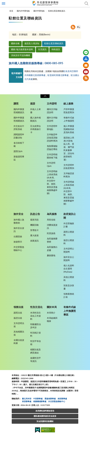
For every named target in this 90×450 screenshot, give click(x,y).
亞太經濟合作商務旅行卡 (35, 129)
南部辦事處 (62, 399)
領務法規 (18, 307)
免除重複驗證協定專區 (52, 147)
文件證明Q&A (51, 164)
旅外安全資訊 (19, 229)
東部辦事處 (26, 401)
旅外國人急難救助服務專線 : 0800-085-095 (36, 63)
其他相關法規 (19, 333)
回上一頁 (78, 27)
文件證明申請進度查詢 (69, 166)
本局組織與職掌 (52, 319)
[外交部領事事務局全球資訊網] (45, 3)
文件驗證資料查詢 (69, 175)
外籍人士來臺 (35, 111)
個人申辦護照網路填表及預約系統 (69, 129)
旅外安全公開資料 (69, 258)
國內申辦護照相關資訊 (19, 111)
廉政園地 (51, 256)
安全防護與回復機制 (45, 421)
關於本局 (52, 307)
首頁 (11, 11)
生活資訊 (42, 50)
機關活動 (34, 225)
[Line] (86, 52)
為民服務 (52, 214)
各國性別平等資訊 (35, 359)
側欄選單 (3, 3)
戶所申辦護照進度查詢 (69, 111)
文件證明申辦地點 (52, 127)
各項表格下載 (19, 144)
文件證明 (52, 103)
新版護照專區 (19, 158)
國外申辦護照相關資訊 (19, 119)
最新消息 (34, 220)
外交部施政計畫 (69, 225)
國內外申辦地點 (23, 11)
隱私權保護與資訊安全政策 (45, 416)
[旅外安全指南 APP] (86, 59)
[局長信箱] (86, 65)
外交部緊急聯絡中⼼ (56, 401)
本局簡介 (51, 313)
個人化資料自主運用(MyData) (69, 269)
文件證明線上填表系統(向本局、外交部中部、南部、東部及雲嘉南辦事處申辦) (52, 182)
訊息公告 (35, 214)
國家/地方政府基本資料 (22, 50)
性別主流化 (36, 307)
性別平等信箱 (35, 343)
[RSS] (86, 78)
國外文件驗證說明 (52, 119)
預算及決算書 (69, 287)
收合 (45, 96)
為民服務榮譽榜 (52, 240)
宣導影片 (34, 230)
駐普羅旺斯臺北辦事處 (58, 75)
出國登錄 (18, 237)
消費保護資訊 (52, 226)
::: (1, 2)
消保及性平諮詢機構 (20, 55)
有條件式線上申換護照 (69, 119)
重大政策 (34, 236)
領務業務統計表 (69, 295)
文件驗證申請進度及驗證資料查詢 (52, 138)
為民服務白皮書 (52, 248)
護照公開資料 (69, 233)
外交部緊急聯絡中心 (19, 248)
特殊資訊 (56, 50)
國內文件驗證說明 (52, 111)
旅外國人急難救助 (19, 221)
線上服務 (68, 103)
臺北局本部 (26, 399)
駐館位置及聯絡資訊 (53, 44)
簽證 (32, 103)
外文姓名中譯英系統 (19, 127)
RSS (73, 27)
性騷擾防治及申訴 (35, 326)
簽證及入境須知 (31, 44)
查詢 (86, 3)
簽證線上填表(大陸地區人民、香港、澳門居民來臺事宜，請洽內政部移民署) (69, 149)
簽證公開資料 (69, 242)
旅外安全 (18, 214)
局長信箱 (51, 220)
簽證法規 (18, 318)
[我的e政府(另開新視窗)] (37, 430)
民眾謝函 (51, 233)
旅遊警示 (18, 242)
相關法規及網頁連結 (35, 351)
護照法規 (18, 313)
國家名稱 (15, 44)
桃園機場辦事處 (39, 401)
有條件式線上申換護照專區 (70, 311)
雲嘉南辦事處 (50, 399)
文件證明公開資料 (69, 250)
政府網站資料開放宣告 (45, 411)
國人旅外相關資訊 (35, 119)
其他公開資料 (69, 278)
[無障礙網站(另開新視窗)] (48, 430)
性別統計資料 (35, 334)
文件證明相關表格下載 (52, 156)
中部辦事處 (38, 399)
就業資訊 (34, 241)
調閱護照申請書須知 (19, 136)
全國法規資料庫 (19, 341)
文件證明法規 (19, 325)
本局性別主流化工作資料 (35, 316)
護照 (16, 103)
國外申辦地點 (39, 11)
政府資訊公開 (70, 216)
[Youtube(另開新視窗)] (86, 72)
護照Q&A (18, 151)
